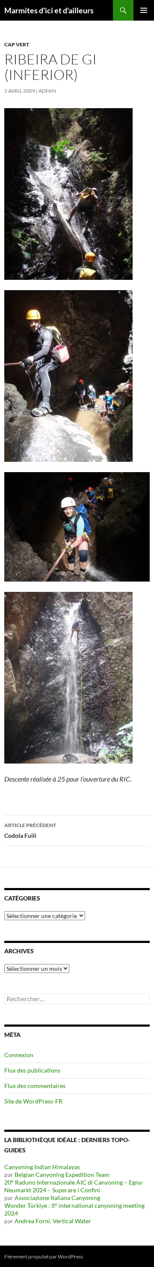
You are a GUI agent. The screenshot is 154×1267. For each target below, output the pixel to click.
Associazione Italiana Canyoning (57, 1197)
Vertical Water (72, 1221)
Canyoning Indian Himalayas (42, 1166)
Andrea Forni (32, 1221)
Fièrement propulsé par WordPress (43, 1256)
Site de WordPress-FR (33, 1101)
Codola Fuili (30, 830)
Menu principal (143, 10)
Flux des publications (32, 1070)
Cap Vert (16, 44)
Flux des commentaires (34, 1085)
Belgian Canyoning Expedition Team (62, 1174)
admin (47, 91)
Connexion (18, 1054)
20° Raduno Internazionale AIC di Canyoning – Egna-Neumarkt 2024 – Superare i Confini (74, 1186)
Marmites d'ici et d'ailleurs (49, 10)
